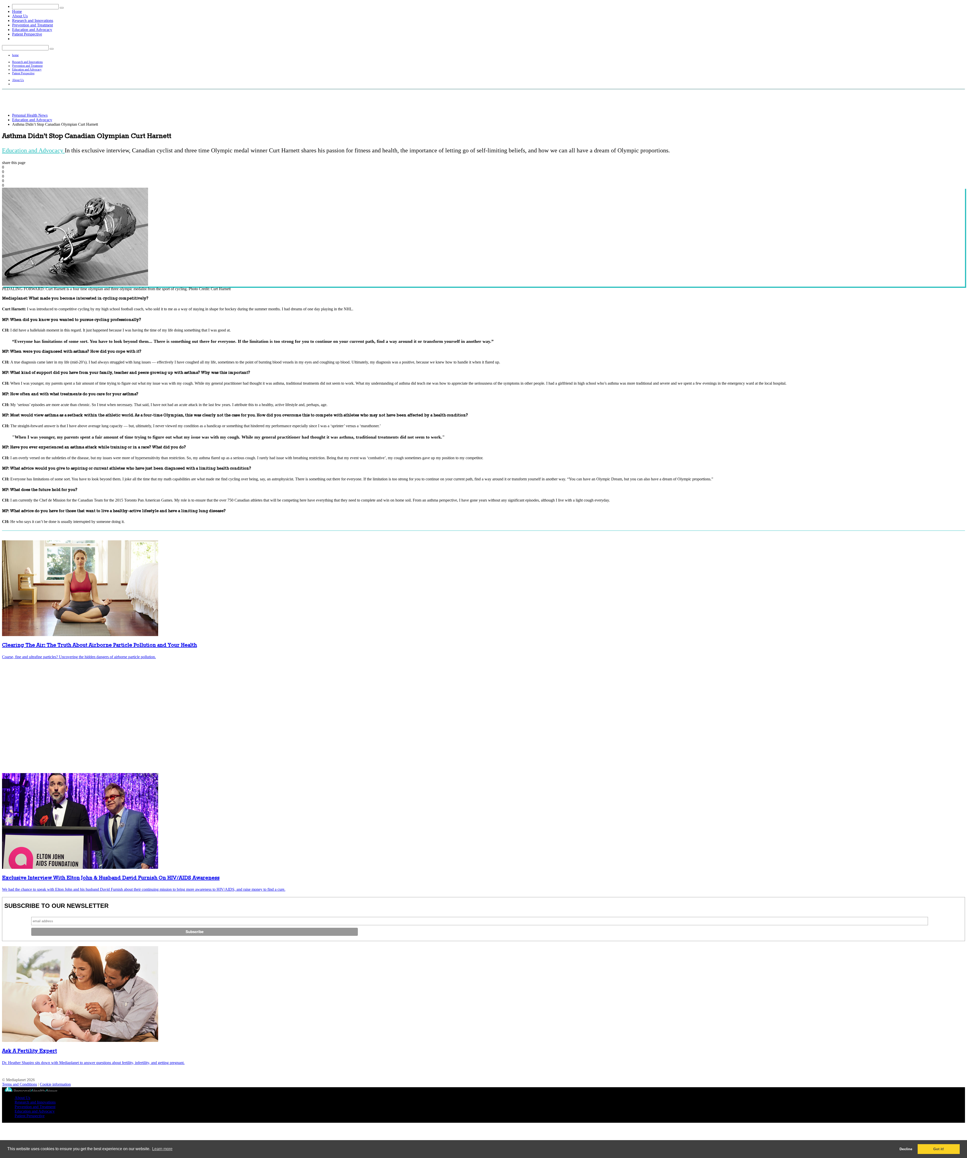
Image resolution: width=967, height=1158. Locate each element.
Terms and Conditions (19, 1084)
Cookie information (55, 1084)
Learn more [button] (162, 1149)
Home (17, 11)
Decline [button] (906, 1149)
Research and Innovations (32, 20)
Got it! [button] (938, 1149)
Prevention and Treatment (32, 25)
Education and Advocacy (32, 29)
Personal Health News (30, 115)
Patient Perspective (27, 34)
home (15, 55)
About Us (20, 16)
